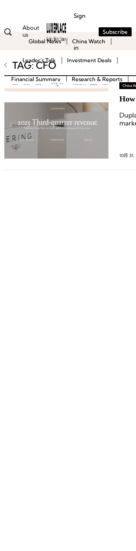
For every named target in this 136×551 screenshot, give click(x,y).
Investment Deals (89, 60)
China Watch (88, 41)
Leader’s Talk (39, 60)
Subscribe (115, 31)
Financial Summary (36, 79)
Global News (45, 41)
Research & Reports (97, 79)
